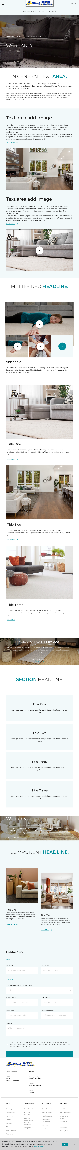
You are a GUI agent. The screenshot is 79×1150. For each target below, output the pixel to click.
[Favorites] (72, 4)
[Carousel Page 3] (41, 661)
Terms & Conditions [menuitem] (63, 1126)
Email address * (46, 997)
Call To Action (10, 142)
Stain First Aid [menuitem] (47, 1112)
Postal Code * (10, 1010)
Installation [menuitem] (46, 1129)
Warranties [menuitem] (45, 1125)
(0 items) (75, 3)
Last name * (45, 965)
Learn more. (39, 1146)
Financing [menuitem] (9, 1134)
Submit (39, 1054)
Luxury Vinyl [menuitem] (10, 1112)
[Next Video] (62, 346)
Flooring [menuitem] (9, 1109)
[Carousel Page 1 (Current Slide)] (36, 661)
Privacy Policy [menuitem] (64, 1131)
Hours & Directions (12, 1080)
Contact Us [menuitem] (63, 1122)
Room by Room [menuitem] (65, 1112)
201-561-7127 (53, 11)
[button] (68, 4)
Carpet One (10, 36)
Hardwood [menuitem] (9, 1116)
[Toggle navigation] (3, 4)
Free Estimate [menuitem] (11, 1130)
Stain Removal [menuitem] (47, 1109)
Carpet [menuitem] (8, 1120)
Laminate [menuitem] (9, 1123)
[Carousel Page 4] (43, 661)
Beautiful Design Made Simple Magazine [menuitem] (28, 1121)
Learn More (11, 459)
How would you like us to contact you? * (19, 985)
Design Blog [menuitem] (28, 1128)
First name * (10, 965)
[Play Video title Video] (18, 346)
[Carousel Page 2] (38, 661)
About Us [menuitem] (63, 1109)
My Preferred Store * (47, 1010)
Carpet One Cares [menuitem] (64, 1117)
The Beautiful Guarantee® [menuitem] (46, 1121)
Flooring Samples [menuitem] (27, 1113)
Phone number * (11, 997)
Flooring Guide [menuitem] (47, 1116)
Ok (65, 1144)
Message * (9, 1023)
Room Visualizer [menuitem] (29, 1109)
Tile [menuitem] (7, 1127)
